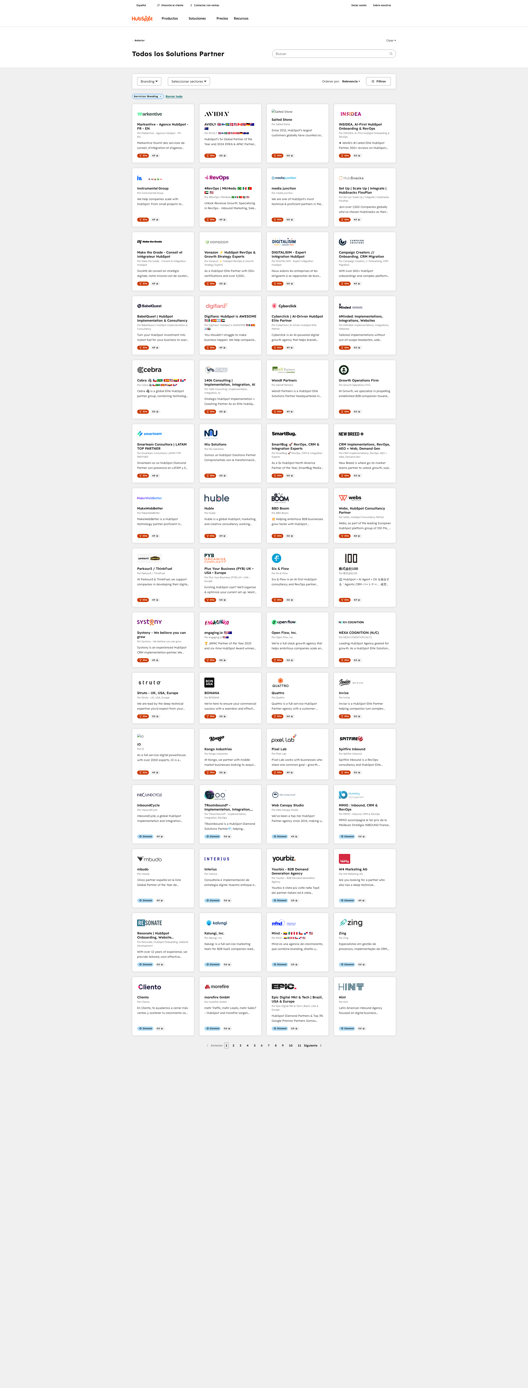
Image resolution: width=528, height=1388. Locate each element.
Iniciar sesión (359, 5)
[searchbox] (334, 54)
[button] (391, 40)
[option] (147, 81)
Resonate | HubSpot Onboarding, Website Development (154, 935)
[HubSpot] (142, 18)
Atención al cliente (172, 5)
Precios (222, 18)
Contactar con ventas (206, 5)
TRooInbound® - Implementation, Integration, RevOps (227, 807)
